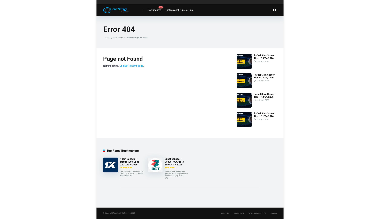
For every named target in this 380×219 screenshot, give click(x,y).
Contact (273, 213)
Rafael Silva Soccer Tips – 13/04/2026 (264, 95)
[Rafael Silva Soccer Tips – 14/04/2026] (244, 87)
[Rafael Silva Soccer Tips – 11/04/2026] (244, 126)
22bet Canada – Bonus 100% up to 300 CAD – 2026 (174, 162)
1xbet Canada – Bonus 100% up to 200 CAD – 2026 (129, 162)
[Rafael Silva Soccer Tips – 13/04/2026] (244, 106)
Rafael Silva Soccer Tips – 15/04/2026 (264, 57)
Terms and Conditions (257, 213)
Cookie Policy (238, 213)
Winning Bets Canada (114, 38)
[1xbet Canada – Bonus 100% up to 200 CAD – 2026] (110, 171)
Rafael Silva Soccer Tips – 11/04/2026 (264, 115)
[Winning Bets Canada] (116, 9)
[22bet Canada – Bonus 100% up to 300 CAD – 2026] (155, 171)
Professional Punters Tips (179, 10)
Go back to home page (131, 65)
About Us (225, 213)
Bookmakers (154, 10)
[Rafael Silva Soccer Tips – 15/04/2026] (244, 68)
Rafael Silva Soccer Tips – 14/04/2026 (264, 76)
